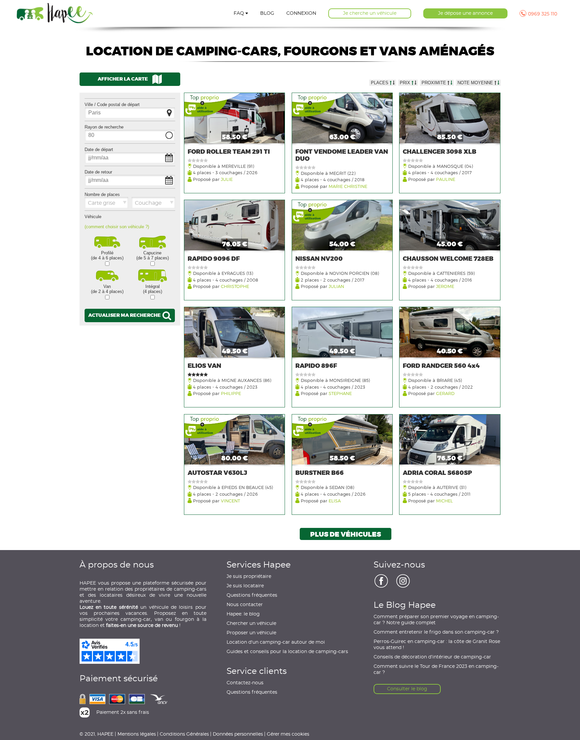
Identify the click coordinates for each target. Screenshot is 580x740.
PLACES (380, 82)
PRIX (406, 82)
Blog (267, 13)
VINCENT (230, 500)
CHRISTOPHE (235, 286)
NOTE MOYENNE (475, 82)
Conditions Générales (184, 734)
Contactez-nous (245, 683)
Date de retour (98, 172)
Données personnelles (238, 734)
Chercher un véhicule (251, 623)
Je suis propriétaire (249, 576)
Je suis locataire (245, 586)
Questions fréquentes (252, 595)
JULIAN (336, 286)
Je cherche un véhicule (369, 13)
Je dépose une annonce (465, 13)
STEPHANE (340, 393)
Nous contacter (245, 604)
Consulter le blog (407, 689)
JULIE (227, 179)
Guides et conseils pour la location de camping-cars (287, 651)
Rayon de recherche (104, 127)
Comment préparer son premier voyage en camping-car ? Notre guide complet (436, 619)
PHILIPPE (231, 393)
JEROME (445, 286)
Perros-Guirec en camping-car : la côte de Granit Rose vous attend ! (437, 644)
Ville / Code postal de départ (112, 104)
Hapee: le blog (243, 614)
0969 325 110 (542, 14)
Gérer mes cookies (288, 734)
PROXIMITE (434, 82)
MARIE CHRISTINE (348, 186)
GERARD (445, 393)
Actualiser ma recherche (125, 315)
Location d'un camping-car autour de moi (276, 642)
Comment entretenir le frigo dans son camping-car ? (436, 632)
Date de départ (99, 149)
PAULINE (445, 179)
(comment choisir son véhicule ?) (117, 226)
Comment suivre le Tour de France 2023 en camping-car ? (436, 669)
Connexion (301, 13)
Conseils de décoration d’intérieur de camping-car (432, 657)
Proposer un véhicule (251, 633)
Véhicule (93, 216)
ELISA (335, 500)
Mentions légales (136, 734)
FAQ (239, 13)
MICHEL (444, 500)
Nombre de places (102, 194)
